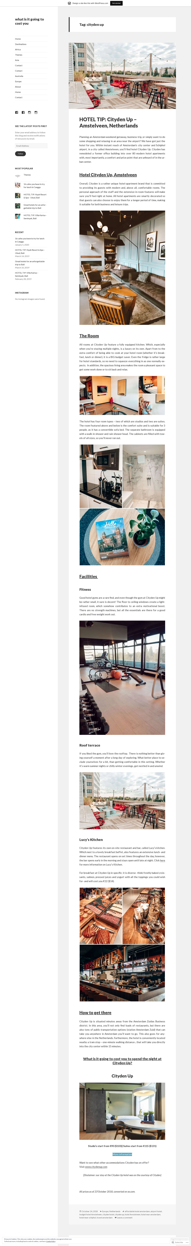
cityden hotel (108, 1214)
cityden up (119, 1214)
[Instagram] (31, 114)
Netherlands (114, 1211)
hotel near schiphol (87, 1217)
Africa (18, 49)
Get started (116, 3)
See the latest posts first (31, 126)
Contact (18, 65)
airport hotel (156, 1211)
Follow (20, 154)
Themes (18, 54)
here (162, 860)
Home (18, 39)
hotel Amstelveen (132, 1214)
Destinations (20, 44)
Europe (18, 81)
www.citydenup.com (96, 1166)
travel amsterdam (105, 1217)
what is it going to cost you (29, 21)
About (18, 86)
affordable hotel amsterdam (137, 1211)
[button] (108, 395)
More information (122, 1154)
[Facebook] (18, 114)
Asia (17, 60)
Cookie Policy (50, 1241)
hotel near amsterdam (150, 1214)
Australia (19, 76)
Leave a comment (124, 1217)
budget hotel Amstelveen (90, 1214)
